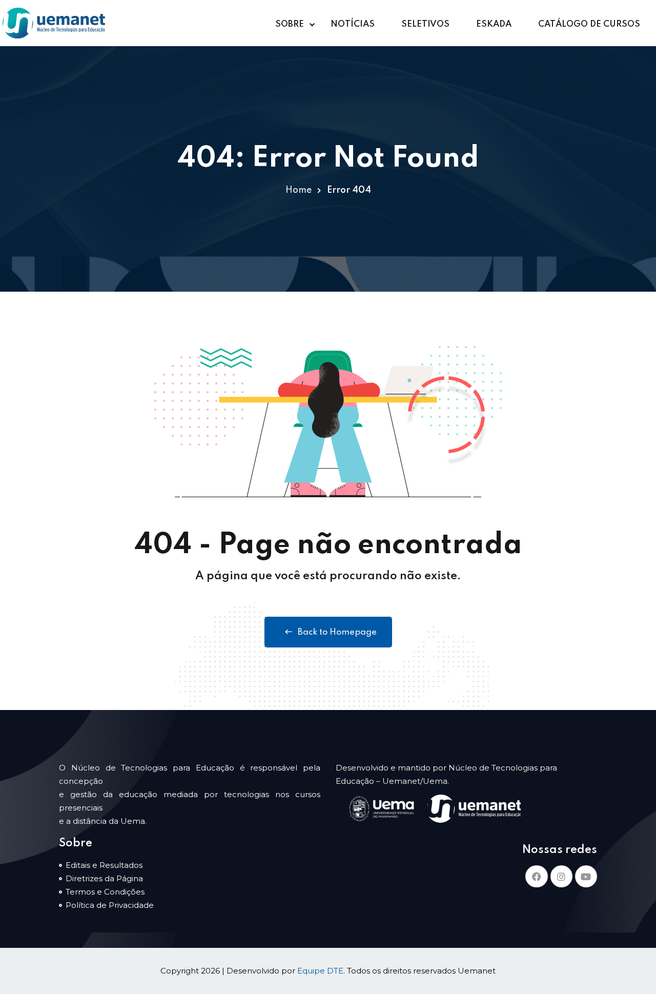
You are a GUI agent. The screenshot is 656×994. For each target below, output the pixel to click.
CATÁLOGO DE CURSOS (589, 24)
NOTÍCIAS (353, 24)
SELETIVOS (425, 24)
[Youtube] (586, 876)
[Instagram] (561, 876)
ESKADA (493, 24)
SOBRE (289, 24)
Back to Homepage (337, 632)
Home (298, 190)
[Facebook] (536, 876)
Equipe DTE (320, 971)
